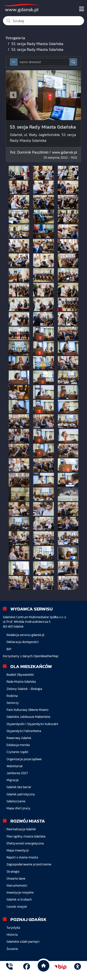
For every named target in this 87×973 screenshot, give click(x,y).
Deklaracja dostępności (23, 642)
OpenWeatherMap (46, 656)
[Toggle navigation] (81, 9)
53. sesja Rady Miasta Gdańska (37, 43)
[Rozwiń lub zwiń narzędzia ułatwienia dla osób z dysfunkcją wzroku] (78, 967)
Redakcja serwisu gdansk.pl (25, 635)
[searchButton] (73, 62)
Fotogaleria (15, 38)
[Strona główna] (9, 967)
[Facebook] (26, 967)
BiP (9, 649)
